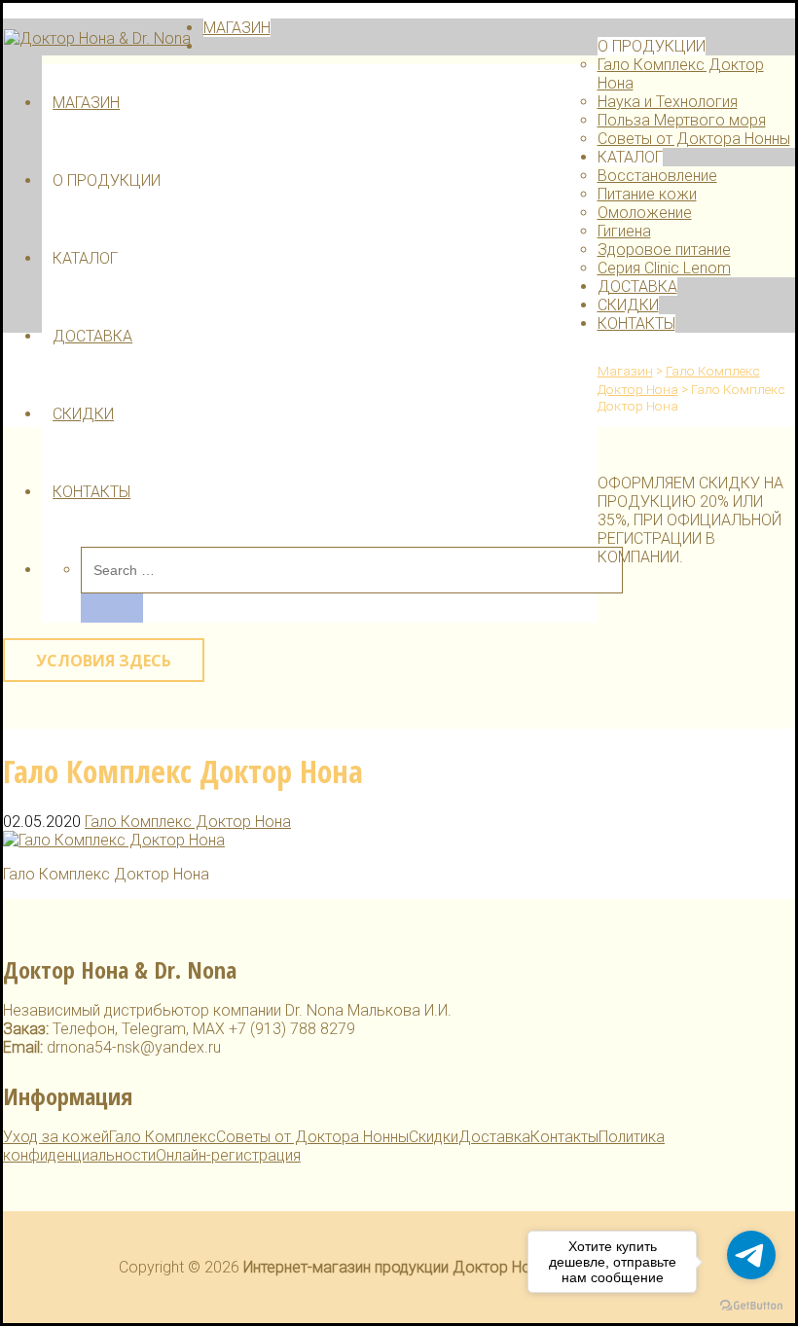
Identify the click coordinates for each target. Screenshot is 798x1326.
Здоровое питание (664, 249)
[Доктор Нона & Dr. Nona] (97, 38)
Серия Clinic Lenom (664, 268)
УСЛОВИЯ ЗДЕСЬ (103, 660)
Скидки (433, 1137)
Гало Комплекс (162, 1137)
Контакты (564, 1137)
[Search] (112, 608)
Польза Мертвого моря (682, 120)
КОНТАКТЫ (91, 492)
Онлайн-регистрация (228, 1155)
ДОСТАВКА (92, 336)
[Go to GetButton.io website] (751, 1306)
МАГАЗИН (86, 102)
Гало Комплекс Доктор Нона (188, 821)
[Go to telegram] (751, 1255)
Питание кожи (647, 194)
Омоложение (645, 212)
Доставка (494, 1137)
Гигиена (624, 231)
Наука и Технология (668, 101)
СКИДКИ (83, 414)
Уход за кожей (56, 1137)
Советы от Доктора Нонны (694, 138)
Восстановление (657, 175)
